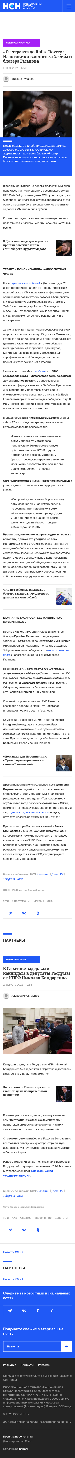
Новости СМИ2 (13, 1252)
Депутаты (61, 1217)
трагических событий (26, 283)
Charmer (22, 1449)
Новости (43, 874)
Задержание (43, 1217)
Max (20, 879)
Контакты (27, 1365)
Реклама (44, 1365)
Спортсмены (20, 901)
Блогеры (38, 901)
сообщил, (40, 371)
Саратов (25, 1217)
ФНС (50, 901)
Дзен (55, 874)
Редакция (9, 1365)
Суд (14, 1217)
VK (61, 874)
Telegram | (10, 879)
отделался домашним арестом (29, 812)
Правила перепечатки (18, 1436)
